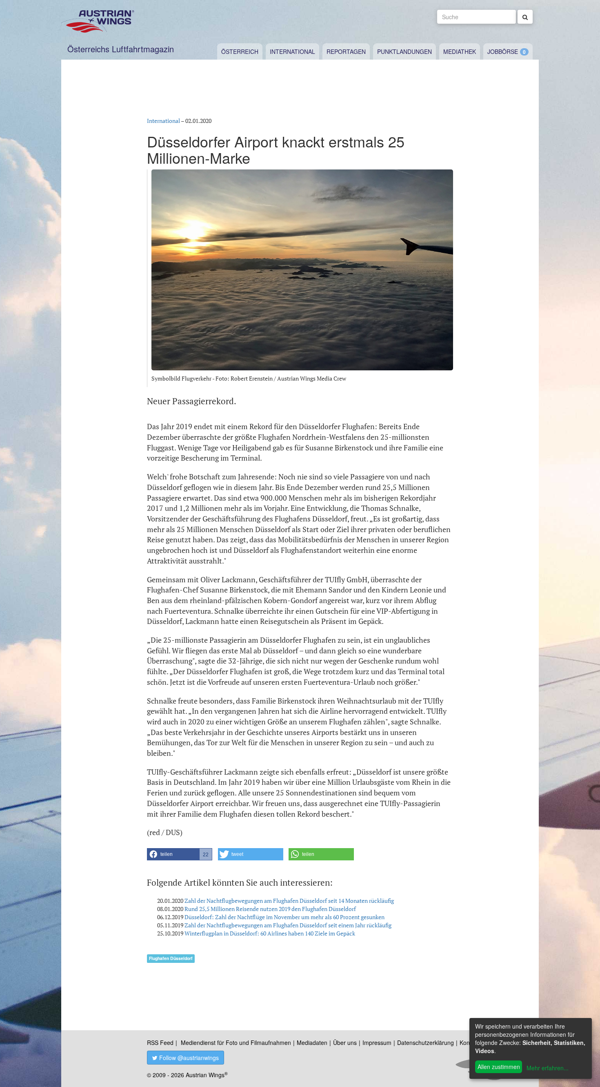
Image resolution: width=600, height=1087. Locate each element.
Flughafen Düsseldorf (171, 958)
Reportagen (346, 51)
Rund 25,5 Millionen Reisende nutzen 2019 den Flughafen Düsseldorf (270, 909)
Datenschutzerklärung (425, 1042)
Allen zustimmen (499, 1066)
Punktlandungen (404, 51)
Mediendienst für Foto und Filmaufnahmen (236, 1042)
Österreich (239, 51)
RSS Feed (160, 1042)
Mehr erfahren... (548, 1068)
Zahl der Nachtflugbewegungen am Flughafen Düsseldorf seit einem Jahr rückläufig (287, 925)
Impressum (376, 1042)
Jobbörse (502, 51)
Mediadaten (312, 1042)
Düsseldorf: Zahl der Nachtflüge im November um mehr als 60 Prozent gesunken (284, 917)
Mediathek (459, 51)
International (292, 51)
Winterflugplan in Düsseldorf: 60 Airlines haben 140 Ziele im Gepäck (269, 933)
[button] (179, 854)
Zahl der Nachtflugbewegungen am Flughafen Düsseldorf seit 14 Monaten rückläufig (289, 900)
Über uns (345, 1042)
